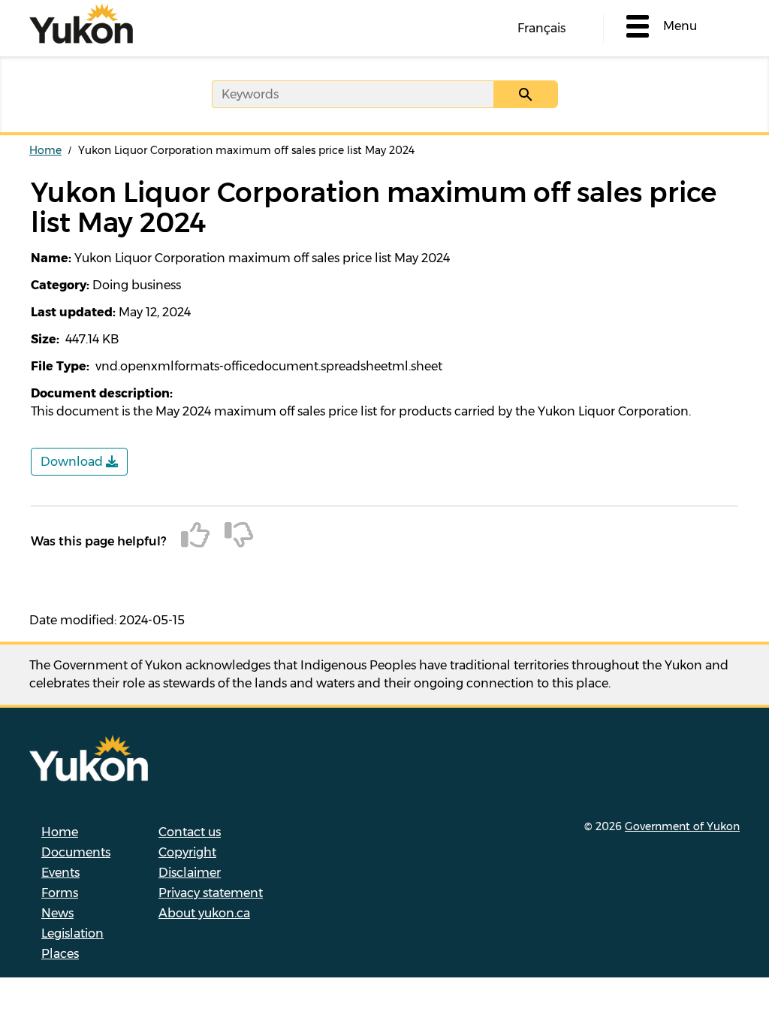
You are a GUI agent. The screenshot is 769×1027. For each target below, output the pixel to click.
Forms (59, 893)
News (57, 913)
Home (45, 150)
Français (541, 28)
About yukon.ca (204, 913)
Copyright (187, 852)
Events (60, 872)
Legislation (72, 933)
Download (73, 462)
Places (60, 954)
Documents (75, 852)
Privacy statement (210, 893)
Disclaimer (189, 872)
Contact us (189, 832)
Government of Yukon (682, 826)
